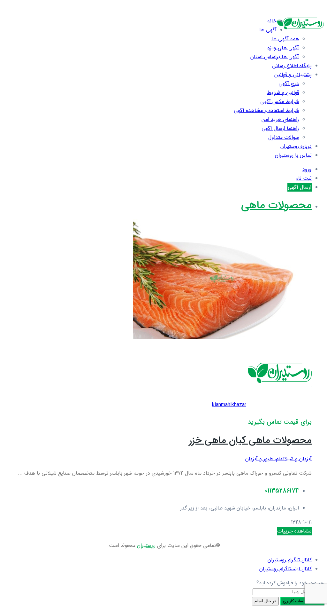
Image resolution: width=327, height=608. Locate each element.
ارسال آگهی (299, 187)
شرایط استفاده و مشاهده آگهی (266, 110)
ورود (307, 169)
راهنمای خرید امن (280, 119)
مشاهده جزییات (294, 531)
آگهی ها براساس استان (274, 57)
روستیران (146, 545)
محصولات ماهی (276, 205)
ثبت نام (304, 178)
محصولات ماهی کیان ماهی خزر (250, 440)
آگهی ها (268, 30)
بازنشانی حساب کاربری (302, 601)
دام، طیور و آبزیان (264, 459)
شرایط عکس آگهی (279, 102)
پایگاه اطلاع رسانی (292, 66)
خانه (272, 21)
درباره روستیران (296, 146)
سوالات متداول (283, 137)
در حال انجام (265, 601)
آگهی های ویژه (283, 48)
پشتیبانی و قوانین (293, 75)
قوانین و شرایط (283, 93)
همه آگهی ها (285, 39)
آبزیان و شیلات (297, 459)
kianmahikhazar (229, 405)
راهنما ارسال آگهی (280, 128)
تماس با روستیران (293, 155)
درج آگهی (288, 84)
